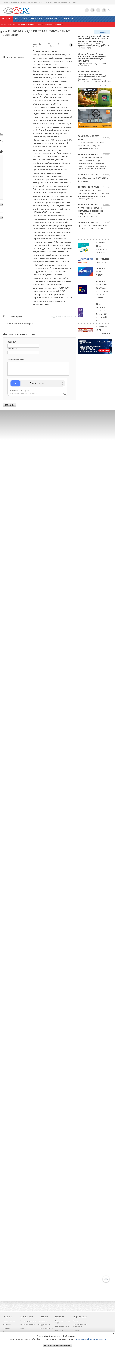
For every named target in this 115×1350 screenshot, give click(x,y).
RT (98, 10)
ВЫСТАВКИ (48, 24)
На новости (42, 1321)
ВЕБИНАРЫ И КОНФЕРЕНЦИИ (29, 24)
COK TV (58, 24)
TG (87, 10)
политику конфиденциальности (90, 1339)
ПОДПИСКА (68, 19)
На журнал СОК (44, 1325)
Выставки (6, 1328)
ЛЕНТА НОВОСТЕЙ (8, 24)
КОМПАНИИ (36, 19)
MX (103, 10)
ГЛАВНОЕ (6, 19)
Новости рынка (102, 32)
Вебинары (7, 1325)
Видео (22, 1328)
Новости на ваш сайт (46, 1328)
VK (92, 10)
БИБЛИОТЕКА (52, 19)
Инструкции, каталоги (28, 1321)
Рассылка (59, 1330)
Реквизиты (77, 1321)
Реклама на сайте (62, 1326)
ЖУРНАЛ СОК (21, 19)
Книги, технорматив (27, 1325)
